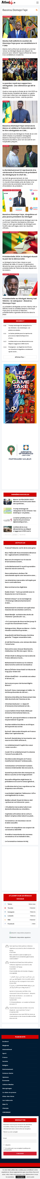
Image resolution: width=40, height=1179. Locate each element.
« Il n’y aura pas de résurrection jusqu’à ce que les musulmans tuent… (20, 622)
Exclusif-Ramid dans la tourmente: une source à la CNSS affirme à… (20, 739)
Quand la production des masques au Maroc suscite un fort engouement (20, 774)
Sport (4, 1053)
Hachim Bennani (15, 1008)
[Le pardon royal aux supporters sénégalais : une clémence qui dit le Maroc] (20, 69)
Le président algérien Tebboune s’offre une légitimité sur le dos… (20, 794)
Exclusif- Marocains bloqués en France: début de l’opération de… (20, 732)
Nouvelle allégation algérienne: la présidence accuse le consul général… (20, 781)
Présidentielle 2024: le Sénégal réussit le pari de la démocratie (20, 257)
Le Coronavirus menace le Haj (16, 841)
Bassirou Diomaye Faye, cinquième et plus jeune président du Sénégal (20, 215)
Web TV (5, 1104)
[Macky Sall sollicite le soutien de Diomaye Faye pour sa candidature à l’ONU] (20, 27)
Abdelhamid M (14, 962)
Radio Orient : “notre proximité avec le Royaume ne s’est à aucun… (19, 593)
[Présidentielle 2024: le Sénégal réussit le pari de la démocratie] (20, 242)
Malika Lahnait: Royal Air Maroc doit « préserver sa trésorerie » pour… (19, 801)
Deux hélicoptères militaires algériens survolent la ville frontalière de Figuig (22, 948)
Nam (11, 946)
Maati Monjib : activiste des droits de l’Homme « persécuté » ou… (19, 616)
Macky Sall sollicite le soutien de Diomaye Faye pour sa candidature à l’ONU (20, 43)
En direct (6, 101)
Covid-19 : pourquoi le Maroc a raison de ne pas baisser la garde (20, 719)
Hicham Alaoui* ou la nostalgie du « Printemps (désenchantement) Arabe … (18, 601)
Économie (5, 1080)
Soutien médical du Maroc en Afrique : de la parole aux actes (20, 726)
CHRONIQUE (6, 1112)
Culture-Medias (8, 1084)
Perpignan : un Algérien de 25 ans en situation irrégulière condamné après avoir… (20, 349)
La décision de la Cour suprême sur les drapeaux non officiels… (20, 787)
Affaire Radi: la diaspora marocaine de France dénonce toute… (20, 657)
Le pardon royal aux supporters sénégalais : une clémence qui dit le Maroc (19, 85)
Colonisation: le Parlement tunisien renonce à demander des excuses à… (19, 767)
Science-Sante (7, 1073)
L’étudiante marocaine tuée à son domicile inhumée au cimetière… (18, 808)
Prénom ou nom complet (10, 1132)
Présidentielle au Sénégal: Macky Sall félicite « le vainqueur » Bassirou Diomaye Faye (20, 300)
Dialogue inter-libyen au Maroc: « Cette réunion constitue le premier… (20, 629)
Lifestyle (5, 1108)
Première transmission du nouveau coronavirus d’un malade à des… (18, 835)
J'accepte (20, 1177)
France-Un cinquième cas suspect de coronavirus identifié (19, 829)
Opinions (5, 1077)
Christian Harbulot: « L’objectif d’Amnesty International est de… (17, 705)
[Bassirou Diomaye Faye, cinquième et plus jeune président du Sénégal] (20, 200)
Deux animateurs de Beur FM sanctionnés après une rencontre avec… (20, 574)
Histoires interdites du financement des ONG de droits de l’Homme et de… (20, 698)
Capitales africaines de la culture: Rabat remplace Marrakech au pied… (19, 815)
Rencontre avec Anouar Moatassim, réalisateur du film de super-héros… (19, 650)
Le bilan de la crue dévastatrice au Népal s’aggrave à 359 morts (22, 529)
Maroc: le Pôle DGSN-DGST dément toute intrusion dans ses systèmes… (24, 502)
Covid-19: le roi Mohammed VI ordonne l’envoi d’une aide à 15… (20, 753)
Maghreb (5, 146)
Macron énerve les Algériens (16, 587)
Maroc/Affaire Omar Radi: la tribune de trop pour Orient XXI (20, 671)
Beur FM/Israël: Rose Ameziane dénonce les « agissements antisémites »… (20, 554)
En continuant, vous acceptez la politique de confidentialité (16, 1149)
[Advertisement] (20, 868)
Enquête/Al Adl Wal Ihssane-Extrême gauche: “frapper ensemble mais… (19, 636)
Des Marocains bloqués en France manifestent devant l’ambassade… (19, 760)
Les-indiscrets (7, 1100)
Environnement (7, 1069)
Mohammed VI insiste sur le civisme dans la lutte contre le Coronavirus (19, 664)
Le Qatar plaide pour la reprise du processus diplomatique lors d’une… (20, 336)
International (7, 16)
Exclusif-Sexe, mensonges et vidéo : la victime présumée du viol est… (20, 691)
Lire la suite (30, 1177)
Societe (5, 1061)
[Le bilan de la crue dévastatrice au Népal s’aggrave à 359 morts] (7, 529)
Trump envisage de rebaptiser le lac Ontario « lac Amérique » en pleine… (24, 511)
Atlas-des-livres (8, 1096)
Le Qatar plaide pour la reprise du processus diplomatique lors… (22, 520)
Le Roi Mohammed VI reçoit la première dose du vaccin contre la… (20, 567)
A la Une (5, 59)
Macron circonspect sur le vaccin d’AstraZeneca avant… (18, 561)
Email (5, 1138)
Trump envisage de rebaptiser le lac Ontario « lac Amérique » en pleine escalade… (20, 328)
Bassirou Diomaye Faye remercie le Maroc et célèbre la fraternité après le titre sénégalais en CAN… (19, 128)
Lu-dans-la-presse (9, 1092)
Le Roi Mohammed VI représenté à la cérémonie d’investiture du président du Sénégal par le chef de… (20, 172)
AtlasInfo (7, 1145)
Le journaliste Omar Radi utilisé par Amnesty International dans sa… (18, 712)
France (4, 1057)
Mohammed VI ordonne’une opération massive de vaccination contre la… (20, 609)
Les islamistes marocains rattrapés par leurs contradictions (20, 581)
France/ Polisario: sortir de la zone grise (20, 548)
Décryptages (7, 190)
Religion (5, 1065)
